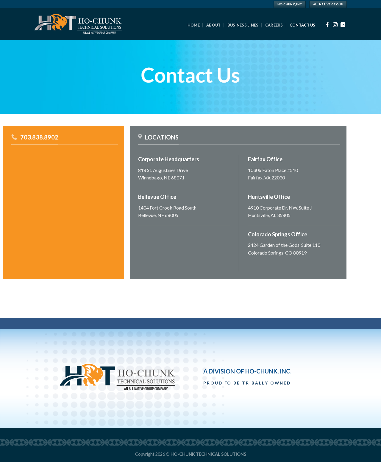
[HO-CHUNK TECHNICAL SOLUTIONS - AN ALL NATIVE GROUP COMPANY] (78, 24)
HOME (194, 25)
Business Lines (243, 25)
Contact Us (303, 25)
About (213, 25)
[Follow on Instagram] (335, 25)
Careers (274, 25)
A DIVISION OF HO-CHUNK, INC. (247, 371)
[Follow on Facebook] (327, 25)
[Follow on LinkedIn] (343, 25)
